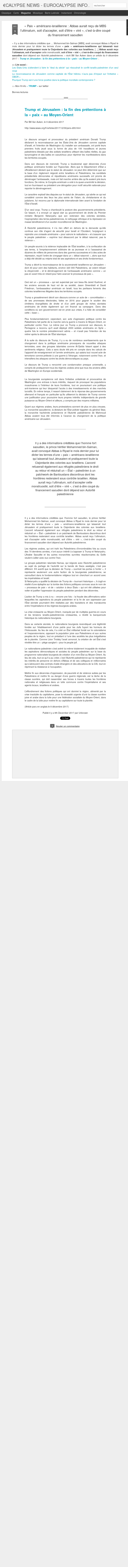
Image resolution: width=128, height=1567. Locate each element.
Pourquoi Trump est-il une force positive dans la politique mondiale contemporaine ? (53, 79)
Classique (6, 12)
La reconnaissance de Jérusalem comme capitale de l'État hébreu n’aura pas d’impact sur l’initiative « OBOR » (65, 75)
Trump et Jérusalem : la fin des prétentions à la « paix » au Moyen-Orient (58, 58)
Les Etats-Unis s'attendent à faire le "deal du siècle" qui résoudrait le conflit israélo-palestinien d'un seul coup (65, 69)
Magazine (26, 12)
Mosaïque (38, 12)
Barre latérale (52, 12)
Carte (16, 12)
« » (32, 86)
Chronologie (80, 12)
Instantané (66, 12)
